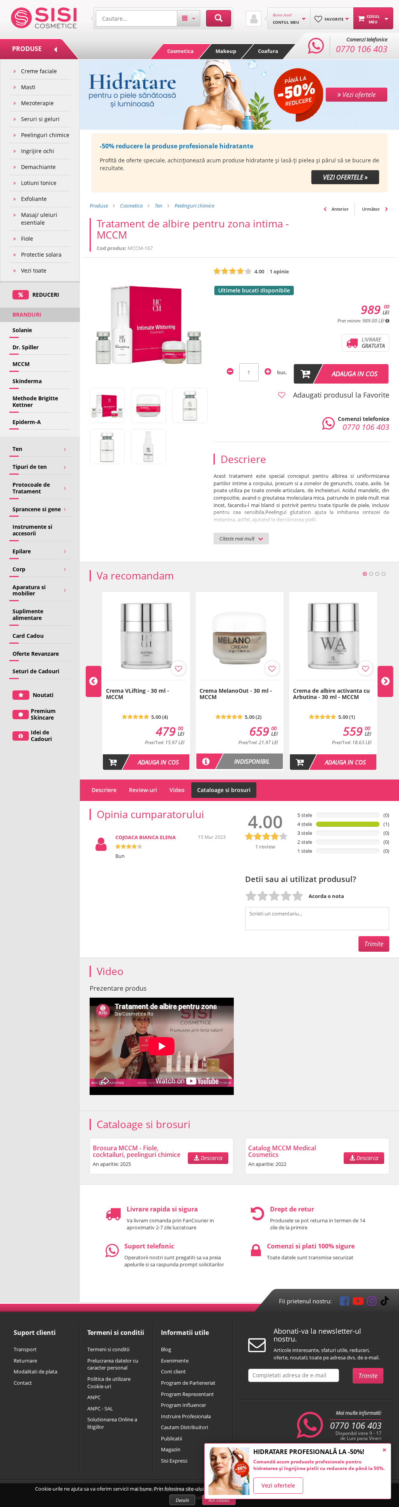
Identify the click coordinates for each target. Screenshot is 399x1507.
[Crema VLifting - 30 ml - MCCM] (146, 684)
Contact (23, 1382)
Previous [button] (93, 681)
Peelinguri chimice (45, 135)
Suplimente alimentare (27, 614)
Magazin (170, 1449)
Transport (25, 1349)
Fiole (27, 238)
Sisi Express (174, 1460)
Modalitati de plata (35, 1371)
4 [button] (383, 574)
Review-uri (143, 790)
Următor (371, 209)
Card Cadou (28, 635)
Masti (28, 87)
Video (177, 790)
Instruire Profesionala (186, 1416)
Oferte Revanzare (35, 653)
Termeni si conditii (108, 1349)
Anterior (339, 209)
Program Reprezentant (187, 1394)
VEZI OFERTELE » (345, 177)
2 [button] (371, 574)
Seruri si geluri (40, 119)
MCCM (21, 364)
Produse (99, 205)
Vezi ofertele (278, 1485)
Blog (166, 1349)
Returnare (25, 1360)
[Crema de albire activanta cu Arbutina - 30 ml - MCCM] (333, 684)
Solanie (22, 330)
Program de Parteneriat (188, 1382)
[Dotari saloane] (44, 17)
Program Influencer (183, 1404)
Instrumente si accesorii (32, 530)
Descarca (210, 1158)
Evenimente (175, 1360)
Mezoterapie (37, 103)
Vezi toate (33, 270)
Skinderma (27, 381)
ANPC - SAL (100, 1408)
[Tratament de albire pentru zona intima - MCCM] (107, 405)
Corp (18, 569)
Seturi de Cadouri (35, 671)
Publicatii (171, 1438)
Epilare (21, 551)
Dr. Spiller (25, 347)
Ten (17, 448)
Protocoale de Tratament (31, 488)
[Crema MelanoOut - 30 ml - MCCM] (240, 684)
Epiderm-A (26, 422)
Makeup (225, 51)
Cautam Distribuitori (184, 1427)
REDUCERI (45, 294)
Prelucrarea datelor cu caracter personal (112, 1364)
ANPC (94, 1397)
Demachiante (38, 167)
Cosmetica (180, 51)
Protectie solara (41, 254)
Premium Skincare (43, 714)
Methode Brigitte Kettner (35, 401)
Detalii (182, 1500)
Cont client (173, 1371)
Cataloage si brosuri (224, 790)
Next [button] (385, 681)
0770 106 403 (355, 1425)
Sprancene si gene (36, 509)
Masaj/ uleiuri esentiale (39, 218)
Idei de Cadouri (41, 736)
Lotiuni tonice (38, 183)
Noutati (42, 695)
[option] (239, 163)
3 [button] (377, 574)
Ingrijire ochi (37, 151)
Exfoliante (34, 198)
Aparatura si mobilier (29, 590)
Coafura (268, 51)
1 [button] (365, 574)
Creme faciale (39, 71)
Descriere (104, 790)
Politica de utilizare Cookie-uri (109, 1382)
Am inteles (219, 1500)
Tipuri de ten (29, 466)
